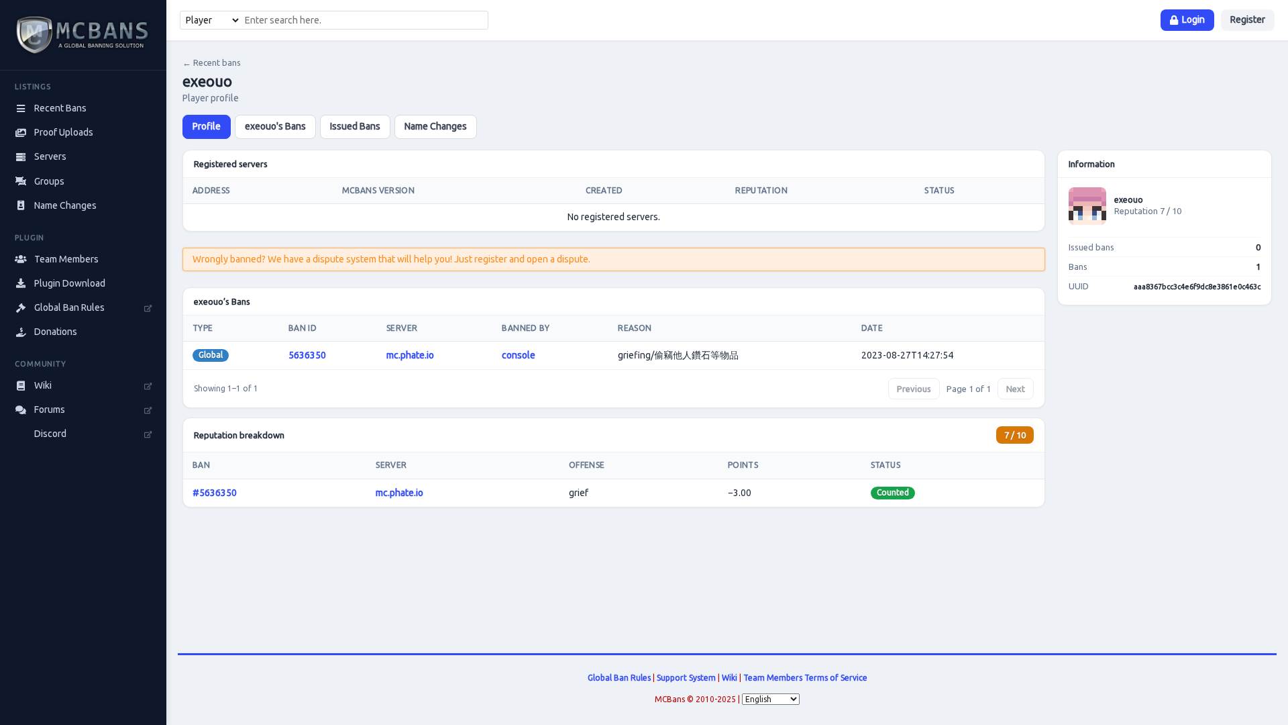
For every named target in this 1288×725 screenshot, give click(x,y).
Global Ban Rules (619, 677)
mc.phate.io (410, 355)
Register (1247, 19)
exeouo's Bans (275, 126)
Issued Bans (355, 126)
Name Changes (436, 126)
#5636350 (215, 492)
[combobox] (364, 20)
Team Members (772, 677)
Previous (914, 388)
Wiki (729, 677)
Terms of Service (835, 677)
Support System (686, 677)
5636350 (307, 355)
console (518, 355)
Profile (207, 126)
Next (1015, 388)
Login (1193, 19)
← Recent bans (211, 62)
